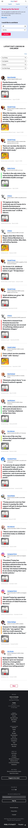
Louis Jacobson (11, 161)
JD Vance (14, 716)
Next (14, 686)
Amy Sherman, (5, 132)
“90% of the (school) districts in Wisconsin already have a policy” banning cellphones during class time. (14, 410)
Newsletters (14, 764)
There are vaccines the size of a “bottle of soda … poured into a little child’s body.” (14, 148)
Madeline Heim (5, 393)
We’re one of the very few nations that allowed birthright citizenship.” (14, 438)
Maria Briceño (5, 252)
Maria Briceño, (5, 488)
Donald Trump (11, 107)
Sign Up (14, 800)
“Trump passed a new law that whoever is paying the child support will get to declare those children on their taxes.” (15, 505)
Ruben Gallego (11, 622)
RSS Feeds (14, 769)
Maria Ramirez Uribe (6, 223)
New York (14, 737)
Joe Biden (14, 721)
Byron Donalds (11, 77)
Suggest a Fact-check (14, 778)
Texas (14, 742)
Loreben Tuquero (11, 281)
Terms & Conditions (14, 807)
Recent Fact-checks (14, 773)
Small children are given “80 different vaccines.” (13, 296)
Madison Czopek (12, 132)
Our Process (14, 753)
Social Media (11, 496)
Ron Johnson (11, 431)
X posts (9, 196)
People (14, 713)
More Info (4, 17)
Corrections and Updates (14, 762)
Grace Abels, (5, 161)
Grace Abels (4, 308)
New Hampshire (14, 735)
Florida (14, 729)
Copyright (14, 814)
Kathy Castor (11, 168)
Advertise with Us (14, 760)
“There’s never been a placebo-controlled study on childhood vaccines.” (14, 534)
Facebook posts (11, 459)
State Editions (14, 726)
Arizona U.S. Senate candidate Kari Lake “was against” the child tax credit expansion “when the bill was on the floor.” (14, 630)
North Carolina (14, 738)
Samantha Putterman (6, 99)
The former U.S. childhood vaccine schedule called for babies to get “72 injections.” (13, 269)
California (14, 727)
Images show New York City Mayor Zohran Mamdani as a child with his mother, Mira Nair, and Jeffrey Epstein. (14, 239)
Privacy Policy (14, 811)
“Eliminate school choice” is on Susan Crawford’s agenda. (14, 381)
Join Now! (6, 34)
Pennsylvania (14, 740)
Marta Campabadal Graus (7, 614)
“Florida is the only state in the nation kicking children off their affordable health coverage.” (14, 175)
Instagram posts (12, 554)
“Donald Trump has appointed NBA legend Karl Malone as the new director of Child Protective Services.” (14, 600)
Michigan (14, 733)
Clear (25, 54)
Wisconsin (14, 746)
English (10, 4)
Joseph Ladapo (11, 347)
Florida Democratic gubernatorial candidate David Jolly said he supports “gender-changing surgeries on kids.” (14, 85)
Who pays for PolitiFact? (14, 758)
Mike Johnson (14, 719)
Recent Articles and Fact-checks (14, 771)
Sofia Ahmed (11, 488)
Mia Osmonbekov (6, 644)
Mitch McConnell (14, 717)
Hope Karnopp (5, 423)
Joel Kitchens (11, 400)
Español (18, 4)
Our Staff (14, 755)
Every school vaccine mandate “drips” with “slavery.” (14, 354)
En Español (14, 757)
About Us (14, 751)
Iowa (14, 731)
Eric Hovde (10, 651)
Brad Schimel (11, 374)
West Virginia (14, 744)
